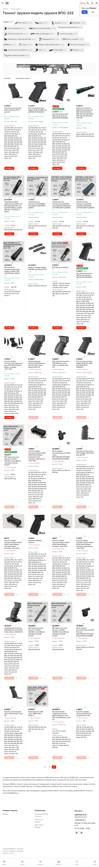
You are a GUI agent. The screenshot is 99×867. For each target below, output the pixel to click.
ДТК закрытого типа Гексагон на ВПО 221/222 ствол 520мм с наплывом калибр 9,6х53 (36, 632)
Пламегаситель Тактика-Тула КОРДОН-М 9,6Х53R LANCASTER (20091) (37, 205)
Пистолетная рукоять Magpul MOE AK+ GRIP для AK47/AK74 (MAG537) (84, 364)
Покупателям (40, 810)
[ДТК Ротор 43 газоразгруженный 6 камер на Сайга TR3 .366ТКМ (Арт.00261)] (13, 251)
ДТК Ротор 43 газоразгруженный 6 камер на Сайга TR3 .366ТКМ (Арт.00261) (12, 270)
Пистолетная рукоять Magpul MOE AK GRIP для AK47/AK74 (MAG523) (37, 110)
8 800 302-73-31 (81, 815)
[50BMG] (7, 3)
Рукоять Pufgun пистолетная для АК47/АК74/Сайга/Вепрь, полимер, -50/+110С (61, 543)
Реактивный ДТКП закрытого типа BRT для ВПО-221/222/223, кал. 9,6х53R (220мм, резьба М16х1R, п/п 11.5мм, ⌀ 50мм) (13, 206)
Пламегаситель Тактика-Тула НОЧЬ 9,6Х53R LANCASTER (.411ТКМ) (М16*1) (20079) (85, 205)
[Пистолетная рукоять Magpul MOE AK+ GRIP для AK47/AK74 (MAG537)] (85, 345)
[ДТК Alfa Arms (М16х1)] (61, 251)
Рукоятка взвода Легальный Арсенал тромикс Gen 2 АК (83, 713)
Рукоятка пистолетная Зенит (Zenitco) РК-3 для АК (12, 110)
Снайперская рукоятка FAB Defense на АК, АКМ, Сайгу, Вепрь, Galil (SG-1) (13, 630)
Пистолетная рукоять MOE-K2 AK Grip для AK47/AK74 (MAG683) (60, 116)
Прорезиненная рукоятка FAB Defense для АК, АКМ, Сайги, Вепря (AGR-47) (36, 364)
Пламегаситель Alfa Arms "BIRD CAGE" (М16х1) (35, 713)
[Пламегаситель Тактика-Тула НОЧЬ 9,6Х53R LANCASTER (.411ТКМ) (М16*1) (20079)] (85, 186)
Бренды (6, 814)
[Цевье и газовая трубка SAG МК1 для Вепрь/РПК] (37, 251)
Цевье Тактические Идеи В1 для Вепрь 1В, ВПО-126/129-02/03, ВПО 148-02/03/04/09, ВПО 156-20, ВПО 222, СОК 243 (84, 113)
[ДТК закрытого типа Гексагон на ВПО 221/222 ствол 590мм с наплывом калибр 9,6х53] (61, 612)
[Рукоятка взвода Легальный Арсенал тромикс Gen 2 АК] (85, 696)
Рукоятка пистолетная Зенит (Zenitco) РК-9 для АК (13, 713)
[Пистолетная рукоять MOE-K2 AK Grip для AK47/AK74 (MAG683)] (61, 92)
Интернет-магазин (10, 810)
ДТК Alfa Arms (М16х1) (60, 267)
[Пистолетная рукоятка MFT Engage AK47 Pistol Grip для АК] (85, 435)
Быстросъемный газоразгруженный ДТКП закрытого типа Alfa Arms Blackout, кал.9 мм (61, 715)
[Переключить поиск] (92, 3)
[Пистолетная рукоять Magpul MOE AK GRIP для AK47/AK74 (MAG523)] (37, 92)
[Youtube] (81, 832)
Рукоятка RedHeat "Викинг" (35, 541)
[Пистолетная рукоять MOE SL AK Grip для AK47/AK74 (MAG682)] (85, 251)
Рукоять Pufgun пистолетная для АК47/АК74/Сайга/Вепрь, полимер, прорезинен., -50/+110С (85, 544)
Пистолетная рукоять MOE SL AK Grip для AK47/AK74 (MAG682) (84, 275)
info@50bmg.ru (80, 820)
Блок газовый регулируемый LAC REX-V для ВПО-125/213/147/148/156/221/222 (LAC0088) (61, 455)
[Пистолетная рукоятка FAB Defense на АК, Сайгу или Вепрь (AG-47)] (61, 345)
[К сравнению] (20, 168)
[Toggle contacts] (88, 3)
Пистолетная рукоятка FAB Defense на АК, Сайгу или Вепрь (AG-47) (60, 364)
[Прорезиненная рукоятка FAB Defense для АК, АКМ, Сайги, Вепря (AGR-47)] (37, 345)
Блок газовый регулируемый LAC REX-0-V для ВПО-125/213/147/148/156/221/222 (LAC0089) (85, 632)
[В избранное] (16, 168)
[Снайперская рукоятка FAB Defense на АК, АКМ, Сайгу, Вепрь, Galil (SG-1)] (13, 612)
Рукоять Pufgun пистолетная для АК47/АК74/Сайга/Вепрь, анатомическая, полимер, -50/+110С (13, 544)
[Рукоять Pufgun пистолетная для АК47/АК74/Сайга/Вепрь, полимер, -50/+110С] (61, 524)
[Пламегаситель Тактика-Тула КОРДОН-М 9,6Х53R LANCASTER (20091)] (37, 186)
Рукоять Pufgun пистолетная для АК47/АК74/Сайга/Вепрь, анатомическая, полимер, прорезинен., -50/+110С (37, 456)
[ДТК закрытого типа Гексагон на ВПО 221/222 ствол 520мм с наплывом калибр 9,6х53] (37, 612)
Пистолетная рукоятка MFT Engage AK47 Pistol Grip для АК (85, 453)
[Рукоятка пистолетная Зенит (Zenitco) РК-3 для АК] (13, 92)
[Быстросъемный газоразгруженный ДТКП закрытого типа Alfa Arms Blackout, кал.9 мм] (61, 696)
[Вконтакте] (77, 832)
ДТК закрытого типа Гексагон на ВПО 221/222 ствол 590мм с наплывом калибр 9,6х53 (60, 632)
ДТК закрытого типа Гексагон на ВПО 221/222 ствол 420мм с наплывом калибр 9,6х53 (12, 461)
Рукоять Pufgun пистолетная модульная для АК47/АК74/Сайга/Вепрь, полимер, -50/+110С (13, 365)
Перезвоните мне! (81, 817)
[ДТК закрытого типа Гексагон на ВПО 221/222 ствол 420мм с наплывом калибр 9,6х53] (13, 435)
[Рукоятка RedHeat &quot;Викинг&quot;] (37, 524)
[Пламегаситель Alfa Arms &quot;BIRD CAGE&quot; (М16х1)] (37, 696)
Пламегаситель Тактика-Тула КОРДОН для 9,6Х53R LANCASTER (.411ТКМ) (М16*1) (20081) (61, 205)
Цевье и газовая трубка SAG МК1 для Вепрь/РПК (37, 268)
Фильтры (7, 78)
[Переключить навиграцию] (2, 3)
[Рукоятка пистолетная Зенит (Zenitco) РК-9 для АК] (13, 696)
